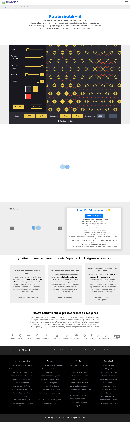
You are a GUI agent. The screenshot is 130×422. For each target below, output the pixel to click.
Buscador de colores (108, 386)
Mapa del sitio (108, 365)
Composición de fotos (21, 386)
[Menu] (126, 2)
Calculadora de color (108, 390)
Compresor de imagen (50, 369)
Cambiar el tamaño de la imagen (50, 365)
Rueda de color (108, 383)
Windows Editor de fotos (79, 365)
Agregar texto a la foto (21, 393)
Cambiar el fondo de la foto (21, 376)
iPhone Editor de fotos (79, 376)
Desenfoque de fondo (21, 379)
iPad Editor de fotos (79, 379)
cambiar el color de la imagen (21, 372)
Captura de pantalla (50, 396)
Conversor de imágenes (50, 386)
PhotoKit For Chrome (79, 402)
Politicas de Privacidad (93, 350)
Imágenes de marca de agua (51, 393)
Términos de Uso (77, 350)
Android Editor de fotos (79, 383)
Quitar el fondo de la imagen (22, 365)
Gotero (108, 393)
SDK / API (108, 369)
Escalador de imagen (50, 372)
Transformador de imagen (51, 379)
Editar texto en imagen (21, 400)
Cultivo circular (21, 396)
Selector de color (108, 376)
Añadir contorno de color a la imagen (22, 404)
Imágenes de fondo (8, 7)
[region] (65, 39)
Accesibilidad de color (108, 400)
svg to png (79, 406)
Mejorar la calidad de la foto (21, 390)
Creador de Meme (50, 403)
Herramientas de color (108, 372)
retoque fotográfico (21, 383)
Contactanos (116, 350)
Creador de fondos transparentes (50, 400)
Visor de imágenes (51, 383)
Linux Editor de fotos (79, 372)
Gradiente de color (108, 396)
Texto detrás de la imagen (79, 395)
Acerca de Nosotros (61, 350)
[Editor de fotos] (10, 2)
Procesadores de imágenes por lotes (79, 391)
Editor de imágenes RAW (79, 386)
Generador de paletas (108, 379)
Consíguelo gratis (93, 216)
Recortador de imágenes (50, 376)
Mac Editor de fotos (79, 369)
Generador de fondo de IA (79, 399)
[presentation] (118, 336)
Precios (106, 350)
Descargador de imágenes (51, 390)
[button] (12, 228)
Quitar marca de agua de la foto (21, 369)
